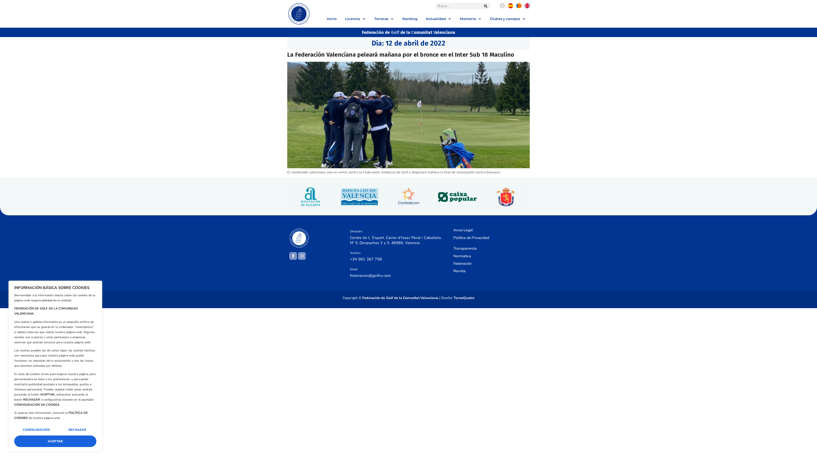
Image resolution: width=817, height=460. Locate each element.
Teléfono (355, 253)
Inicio (332, 19)
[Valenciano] (518, 7)
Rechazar (77, 430)
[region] (55, 366)
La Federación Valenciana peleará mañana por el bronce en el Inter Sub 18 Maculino (400, 54)
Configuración (36, 430)
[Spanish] (510, 7)
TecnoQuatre (464, 298)
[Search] (485, 6)
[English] (527, 7)
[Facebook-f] (293, 256)
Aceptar (55, 441)
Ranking (409, 19)
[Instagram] (302, 256)
